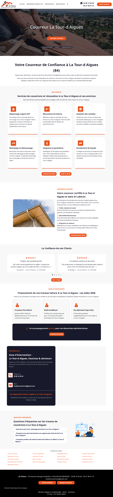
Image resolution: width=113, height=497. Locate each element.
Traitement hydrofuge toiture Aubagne (15, 488)
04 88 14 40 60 (65, 174)
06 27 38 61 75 (88, 476)
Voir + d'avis (56, 280)
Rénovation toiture (13, 464)
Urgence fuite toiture (88, 453)
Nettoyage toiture (62, 453)
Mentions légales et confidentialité (49, 492)
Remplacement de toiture (15, 462)
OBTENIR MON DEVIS (78, 235)
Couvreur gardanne (38, 453)
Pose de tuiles (61, 456)
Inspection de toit (87, 462)
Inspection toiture (87, 459)
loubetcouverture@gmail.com (56, 479)
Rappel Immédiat (66, 483)
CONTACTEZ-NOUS (49, 174)
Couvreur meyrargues (38, 462)
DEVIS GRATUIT (104, 4)
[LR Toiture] (8, 4)
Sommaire (71, 492)
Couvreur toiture (12, 453)
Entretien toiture (87, 456)
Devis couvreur (36, 459)
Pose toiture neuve (13, 459)
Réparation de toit (13, 456)
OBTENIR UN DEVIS (56, 38)
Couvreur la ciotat (37, 456)
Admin (64, 492)
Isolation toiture (62, 462)
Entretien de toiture (63, 459)
